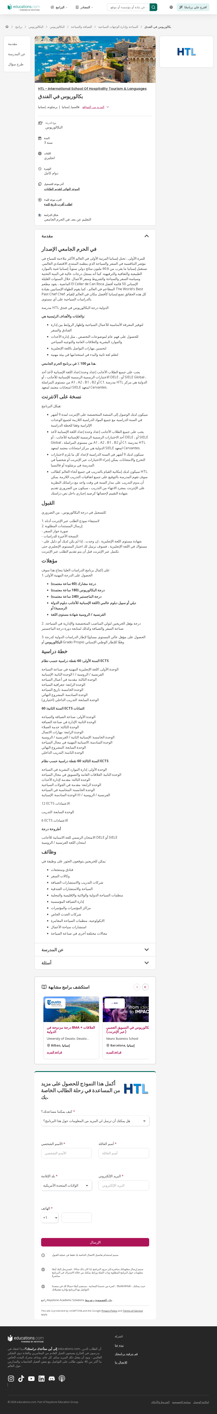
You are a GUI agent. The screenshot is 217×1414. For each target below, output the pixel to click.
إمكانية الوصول (201, 1402)
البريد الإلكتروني (111, 1176)
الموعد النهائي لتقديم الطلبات (62, 189)
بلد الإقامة (49, 1176)
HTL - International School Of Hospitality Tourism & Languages (92, 88)
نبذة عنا (119, 1345)
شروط (89, 1300)
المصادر (85, 7)
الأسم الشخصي (53, 1143)
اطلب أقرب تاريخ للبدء (58, 204)
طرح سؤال (16, 64)
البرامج (60, 7)
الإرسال (95, 1242)
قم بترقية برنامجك (126, 1354)
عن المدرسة (16, 54)
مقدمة (12, 43)
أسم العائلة (108, 1143)
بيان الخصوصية (103, 1300)
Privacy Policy (109, 1310)
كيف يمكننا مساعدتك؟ (58, 1111)
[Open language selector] (171, 7)
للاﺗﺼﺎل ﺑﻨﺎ (121, 1362)
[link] (158, 27)
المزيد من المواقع (93, 107)
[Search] (153, 7)
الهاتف (47, 1208)
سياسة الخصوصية (181, 1402)
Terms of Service (133, 1310)
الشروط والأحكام (160, 1402)
